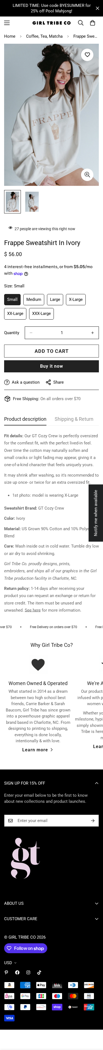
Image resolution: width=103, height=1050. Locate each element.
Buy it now (51, 366)
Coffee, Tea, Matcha (44, 36)
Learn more (35, 749)
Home (9, 36)
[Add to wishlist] (87, 55)
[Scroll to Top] (93, 1020)
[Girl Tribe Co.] (51, 23)
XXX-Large (43, 315)
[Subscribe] (93, 821)
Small (14, 301)
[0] (92, 23)
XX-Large (16, 315)
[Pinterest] (6, 972)
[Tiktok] (39, 972)
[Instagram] (28, 972)
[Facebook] (17, 972)
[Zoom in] (87, 175)
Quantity (11, 332)
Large (56, 301)
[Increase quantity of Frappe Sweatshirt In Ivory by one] (93, 333)
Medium (35, 301)
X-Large (77, 301)
